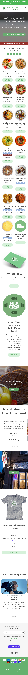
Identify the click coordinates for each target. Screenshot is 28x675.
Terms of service (22, 669)
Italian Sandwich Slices (20, 207)
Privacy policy (14, 669)
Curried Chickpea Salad (7, 124)
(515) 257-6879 (14, 638)
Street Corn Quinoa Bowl (20, 98)
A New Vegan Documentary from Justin (13, 596)
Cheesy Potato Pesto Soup (7, 150)
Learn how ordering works (14, 34)
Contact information (15, 671)
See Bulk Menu (14, 354)
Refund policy (7, 669)
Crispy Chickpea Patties (7, 207)
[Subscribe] (23, 632)
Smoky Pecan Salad (7, 98)
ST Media (23, 667)
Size (14, 543)
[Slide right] (17, 446)
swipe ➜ (14, 389)
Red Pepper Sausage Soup (20, 150)
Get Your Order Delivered (20, 235)
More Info (14, 286)
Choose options (7, 80)
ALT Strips (9, 341)
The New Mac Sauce (7, 235)
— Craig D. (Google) (14, 440)
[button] (25, 8)
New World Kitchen (15, 665)
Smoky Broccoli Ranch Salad (20, 124)
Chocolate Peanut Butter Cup (7, 179)
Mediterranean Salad (7, 73)
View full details (13, 561)
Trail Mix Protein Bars (20, 179)
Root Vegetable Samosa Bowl (20, 73)
